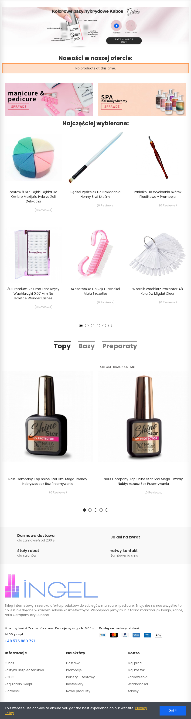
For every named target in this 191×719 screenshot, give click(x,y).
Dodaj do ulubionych (50, 136)
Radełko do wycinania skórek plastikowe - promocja (157, 194)
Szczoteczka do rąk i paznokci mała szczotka (95, 291)
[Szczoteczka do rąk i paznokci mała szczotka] (95, 254)
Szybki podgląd (50, 146)
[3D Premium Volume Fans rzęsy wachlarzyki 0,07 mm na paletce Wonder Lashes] (33, 254)
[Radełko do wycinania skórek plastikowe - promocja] (157, 157)
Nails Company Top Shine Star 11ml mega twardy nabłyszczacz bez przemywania (47, 481)
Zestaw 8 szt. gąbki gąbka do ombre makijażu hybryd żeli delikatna (33, 197)
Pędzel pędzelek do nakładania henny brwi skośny (95, 194)
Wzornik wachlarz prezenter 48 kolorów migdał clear (157, 291)
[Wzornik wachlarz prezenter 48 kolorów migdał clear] (157, 254)
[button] (81, 325)
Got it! (173, 710)
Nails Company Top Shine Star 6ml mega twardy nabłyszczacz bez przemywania (143, 481)
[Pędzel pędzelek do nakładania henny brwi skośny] (95, 157)
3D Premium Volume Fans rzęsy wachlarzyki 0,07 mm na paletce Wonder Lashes (33, 294)
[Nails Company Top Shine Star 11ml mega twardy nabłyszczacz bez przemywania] (47, 416)
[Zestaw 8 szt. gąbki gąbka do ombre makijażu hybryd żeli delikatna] (33, 157)
